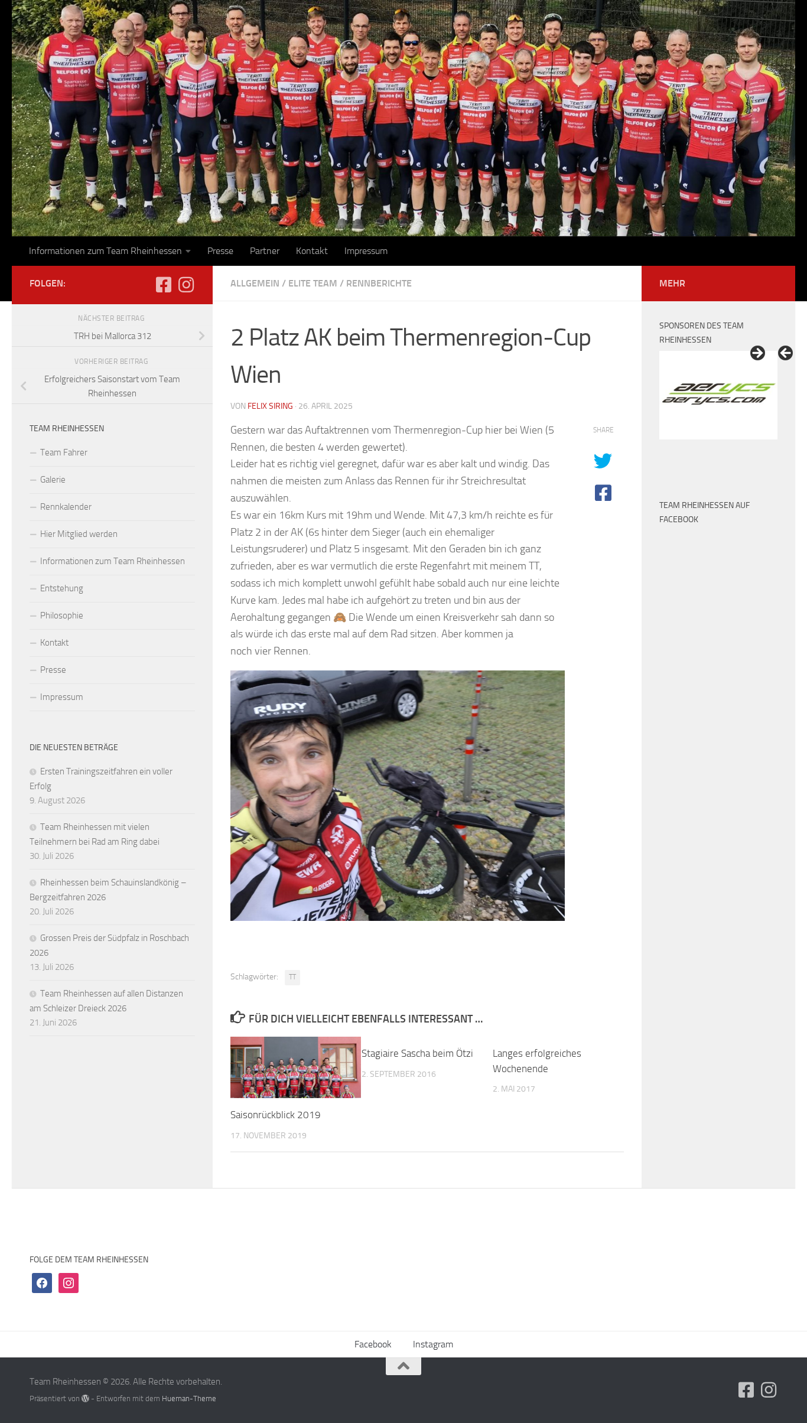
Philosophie (61, 615)
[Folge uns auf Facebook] (164, 285)
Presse (220, 250)
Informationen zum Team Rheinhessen (105, 250)
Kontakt (312, 250)
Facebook (373, 1344)
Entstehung (61, 588)
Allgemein (254, 283)
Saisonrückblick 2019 (275, 1115)
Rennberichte (379, 283)
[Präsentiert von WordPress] (85, 1398)
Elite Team (312, 283)
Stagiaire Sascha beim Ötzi (417, 1053)
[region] (718, 410)
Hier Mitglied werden (79, 534)
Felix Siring (270, 406)
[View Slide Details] (718, 395)
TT (292, 977)
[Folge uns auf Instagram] (186, 285)
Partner (264, 250)
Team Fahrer (63, 452)
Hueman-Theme (189, 1398)
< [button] (786, 354)
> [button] (757, 354)
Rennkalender (66, 507)
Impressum (366, 250)
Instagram (433, 1344)
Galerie (53, 479)
